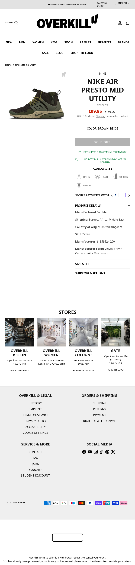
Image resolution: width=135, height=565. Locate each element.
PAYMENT (99, 415)
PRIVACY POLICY (35, 421)
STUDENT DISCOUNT (35, 475)
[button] (111, 195)
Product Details (88, 205)
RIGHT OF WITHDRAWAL (99, 421)
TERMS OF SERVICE (35, 415)
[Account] (119, 23)
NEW (9, 42)
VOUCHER (35, 470)
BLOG (59, 53)
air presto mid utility (25, 64)
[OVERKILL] (67, 23)
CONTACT (35, 452)
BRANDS (123, 42)
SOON (68, 42)
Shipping (100, 116)
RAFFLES (85, 42)
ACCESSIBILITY (35, 427)
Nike (102, 73)
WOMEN (38, 42)
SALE (45, 53)
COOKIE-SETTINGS (35, 433)
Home (8, 64)
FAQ (35, 458)
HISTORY (36, 403)
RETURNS (99, 409)
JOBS (35, 464)
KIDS (54, 42)
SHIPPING (99, 403)
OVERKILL (20, 502)
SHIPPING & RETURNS (90, 273)
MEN (22, 42)
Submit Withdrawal (67, 537)
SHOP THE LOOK (81, 53)
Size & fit (82, 264)
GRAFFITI (104, 42)
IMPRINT (35, 409)
